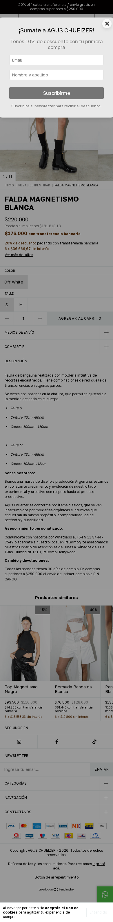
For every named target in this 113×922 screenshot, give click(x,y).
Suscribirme (56, 93)
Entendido (98, 912)
